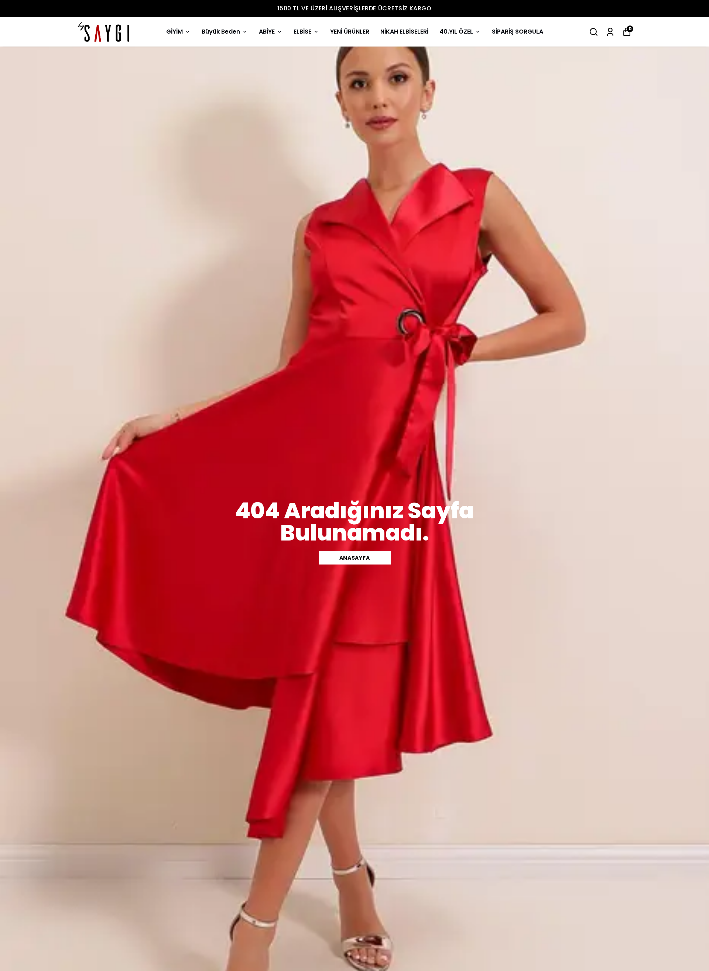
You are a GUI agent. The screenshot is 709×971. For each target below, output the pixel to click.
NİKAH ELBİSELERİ (404, 31)
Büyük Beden (221, 31)
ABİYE (267, 31)
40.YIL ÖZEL (456, 31)
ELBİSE (302, 31)
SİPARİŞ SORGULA (517, 31)
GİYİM (174, 31)
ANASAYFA (354, 558)
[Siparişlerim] (610, 32)
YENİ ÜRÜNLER (349, 31)
